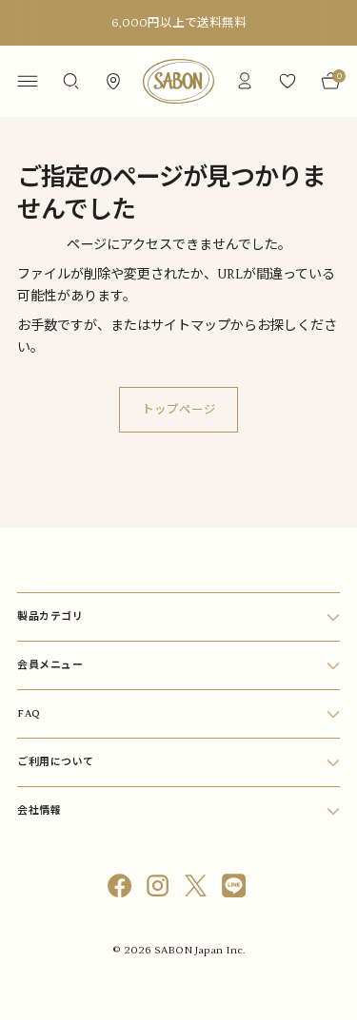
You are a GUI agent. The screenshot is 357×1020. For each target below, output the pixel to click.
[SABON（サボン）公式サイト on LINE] (236, 889)
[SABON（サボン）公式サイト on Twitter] (198, 889)
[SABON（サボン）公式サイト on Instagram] (160, 889)
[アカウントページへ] (244, 81)
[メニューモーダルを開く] (27, 81)
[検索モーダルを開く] (69, 81)
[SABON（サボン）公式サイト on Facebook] (122, 889)
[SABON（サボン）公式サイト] (179, 81)
